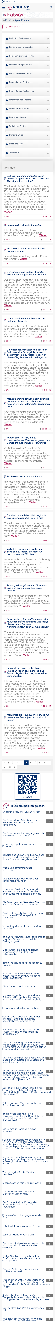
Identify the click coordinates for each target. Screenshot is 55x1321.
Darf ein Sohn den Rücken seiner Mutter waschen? (21, 1270)
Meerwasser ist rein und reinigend (21, 1183)
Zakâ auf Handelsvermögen (18, 1235)
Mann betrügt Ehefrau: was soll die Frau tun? (22, 845)
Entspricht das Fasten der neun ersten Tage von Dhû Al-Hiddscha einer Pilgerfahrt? (21, 975)
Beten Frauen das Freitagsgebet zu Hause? (22, 964)
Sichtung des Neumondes (21, 47)
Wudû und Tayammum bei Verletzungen (17, 869)
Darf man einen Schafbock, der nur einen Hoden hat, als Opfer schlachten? (22, 822)
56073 (8, 216)
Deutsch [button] (8, 1)
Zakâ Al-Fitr (14, 153)
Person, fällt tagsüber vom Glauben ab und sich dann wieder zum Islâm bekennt (27, 588)
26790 (8, 263)
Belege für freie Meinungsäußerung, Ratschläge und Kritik (22, 1104)
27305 (8, 610)
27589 (8, 240)
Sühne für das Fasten (19, 109)
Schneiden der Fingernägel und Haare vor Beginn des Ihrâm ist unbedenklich (20, 1031)
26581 (8, 753)
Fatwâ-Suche (13, 27)
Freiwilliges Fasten (17, 126)
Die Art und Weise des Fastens (21, 74)
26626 (8, 706)
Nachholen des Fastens (20, 100)
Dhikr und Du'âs (16, 144)
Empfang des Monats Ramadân (24, 225)
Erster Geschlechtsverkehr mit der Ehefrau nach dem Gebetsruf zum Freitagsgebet (21, 1258)
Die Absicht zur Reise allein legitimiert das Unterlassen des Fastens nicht (27, 516)
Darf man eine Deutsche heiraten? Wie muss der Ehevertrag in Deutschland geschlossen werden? (24, 1060)
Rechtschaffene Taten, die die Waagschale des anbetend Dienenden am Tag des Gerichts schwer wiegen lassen (26, 1297)
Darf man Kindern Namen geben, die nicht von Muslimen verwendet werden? (23, 1245)
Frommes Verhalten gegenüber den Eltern (22, 1216)
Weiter (8, 212)
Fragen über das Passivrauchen (20, 1008)
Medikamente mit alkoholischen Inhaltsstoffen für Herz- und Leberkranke (20, 952)
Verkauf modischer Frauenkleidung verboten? (22, 927)
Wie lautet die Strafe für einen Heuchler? (19, 1173)
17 (4, 767)
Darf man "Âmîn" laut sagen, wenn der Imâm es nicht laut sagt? (23, 834)
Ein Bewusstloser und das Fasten (24, 477)
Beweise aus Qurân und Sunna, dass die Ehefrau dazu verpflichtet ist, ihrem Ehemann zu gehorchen (23, 857)
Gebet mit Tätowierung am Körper (21, 1226)
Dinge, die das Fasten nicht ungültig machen (21, 91)
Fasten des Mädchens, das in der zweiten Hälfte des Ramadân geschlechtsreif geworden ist (21, 1019)
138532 (8, 310)
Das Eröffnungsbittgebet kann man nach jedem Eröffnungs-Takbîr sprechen (22, 915)
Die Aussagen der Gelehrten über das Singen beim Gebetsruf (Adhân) (23, 903)
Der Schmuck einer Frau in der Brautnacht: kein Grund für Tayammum (19, 1204)
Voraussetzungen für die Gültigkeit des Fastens (21, 65)
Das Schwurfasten (17, 117)
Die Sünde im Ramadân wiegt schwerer (19, 1130)
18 (10, 767)
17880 (8, 390)
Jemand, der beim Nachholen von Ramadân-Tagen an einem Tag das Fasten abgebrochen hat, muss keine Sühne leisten (27, 672)
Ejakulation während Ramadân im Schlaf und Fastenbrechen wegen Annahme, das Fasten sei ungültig (21, 997)
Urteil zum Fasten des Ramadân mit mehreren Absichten (26, 320)
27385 (8, 540)
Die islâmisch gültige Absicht (18, 986)
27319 (8, 577)
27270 (8, 659)
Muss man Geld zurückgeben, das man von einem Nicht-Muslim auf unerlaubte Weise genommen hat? (21, 891)
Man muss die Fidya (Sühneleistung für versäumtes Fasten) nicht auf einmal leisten (28, 717)
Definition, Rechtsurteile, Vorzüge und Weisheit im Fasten (21, 38)
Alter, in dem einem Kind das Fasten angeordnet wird (26, 250)
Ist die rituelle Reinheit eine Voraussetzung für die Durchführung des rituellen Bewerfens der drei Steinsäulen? (23, 1117)
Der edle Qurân (16, 135)
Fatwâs (14, 15)
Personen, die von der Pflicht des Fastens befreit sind (21, 56)
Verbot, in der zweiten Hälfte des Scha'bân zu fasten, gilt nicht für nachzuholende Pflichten (24, 552)
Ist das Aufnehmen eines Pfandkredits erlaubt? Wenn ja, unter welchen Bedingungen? (23, 939)
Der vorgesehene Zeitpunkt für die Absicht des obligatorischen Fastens (26, 273)
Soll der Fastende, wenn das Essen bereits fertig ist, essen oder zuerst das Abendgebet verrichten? (28, 178)
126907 (8, 341)
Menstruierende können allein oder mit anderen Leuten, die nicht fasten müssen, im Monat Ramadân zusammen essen (28, 403)
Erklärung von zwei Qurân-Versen (21, 812)
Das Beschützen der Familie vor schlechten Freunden (20, 880)
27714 (8, 468)
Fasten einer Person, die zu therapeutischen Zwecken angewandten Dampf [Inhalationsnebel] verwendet (28, 440)
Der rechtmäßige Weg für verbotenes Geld (23, 1309)
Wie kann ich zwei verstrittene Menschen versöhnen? (19, 1192)
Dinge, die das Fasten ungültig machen (21, 82)
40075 (8, 429)
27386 (8, 507)
